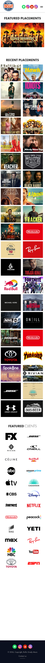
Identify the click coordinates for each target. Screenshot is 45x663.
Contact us (22, 656)
